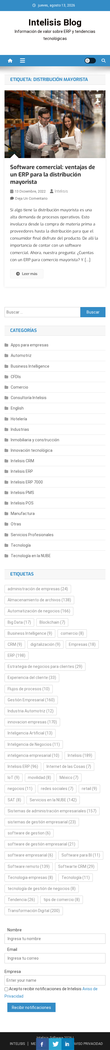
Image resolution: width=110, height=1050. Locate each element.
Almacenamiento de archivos (39, 600)
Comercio (19, 387)
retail (89, 788)
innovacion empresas (32, 722)
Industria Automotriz (31, 711)
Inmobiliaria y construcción (35, 440)
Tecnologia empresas (30, 877)
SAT (14, 800)
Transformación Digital (34, 910)
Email (12, 949)
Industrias (20, 429)
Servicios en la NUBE (53, 800)
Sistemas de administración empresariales (52, 811)
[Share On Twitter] (55, 1044)
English (17, 408)
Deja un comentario (31, 198)
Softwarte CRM (76, 866)
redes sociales (57, 788)
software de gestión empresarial (41, 844)
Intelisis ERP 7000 (27, 482)
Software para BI (80, 855)
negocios (20, 788)
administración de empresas (38, 589)
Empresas (82, 644)
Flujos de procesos (29, 689)
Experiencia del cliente (32, 677)
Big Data (19, 622)
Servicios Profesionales (32, 535)
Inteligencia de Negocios (34, 744)
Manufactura (23, 513)
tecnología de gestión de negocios (42, 888)
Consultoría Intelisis (29, 397)
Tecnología (21, 545)
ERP (16, 655)
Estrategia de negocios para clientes (45, 666)
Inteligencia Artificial (30, 733)
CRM (15, 644)
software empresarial (30, 855)
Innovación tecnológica (31, 450)
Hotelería (19, 419)
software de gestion (29, 833)
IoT (13, 777)
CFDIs (16, 376)
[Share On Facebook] (42, 1044)
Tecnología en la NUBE (31, 555)
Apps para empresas (30, 345)
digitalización (45, 644)
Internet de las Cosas (69, 766)
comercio (72, 633)
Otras (16, 524)
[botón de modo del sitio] (90, 60)
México (69, 777)
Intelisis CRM (22, 461)
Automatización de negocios (39, 611)
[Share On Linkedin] (67, 1044)
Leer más (30, 273)
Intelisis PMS (22, 492)
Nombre (14, 930)
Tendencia (21, 899)
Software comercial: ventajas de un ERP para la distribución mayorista (52, 174)
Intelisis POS (22, 503)
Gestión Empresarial (31, 700)
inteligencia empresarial (33, 755)
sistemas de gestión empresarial (42, 822)
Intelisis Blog (55, 22)
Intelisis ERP (22, 471)
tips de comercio (61, 899)
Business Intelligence (30, 366)
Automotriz (21, 355)
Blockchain (52, 622)
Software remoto (29, 866)
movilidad (39, 777)
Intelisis (61, 191)
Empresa (13, 971)
